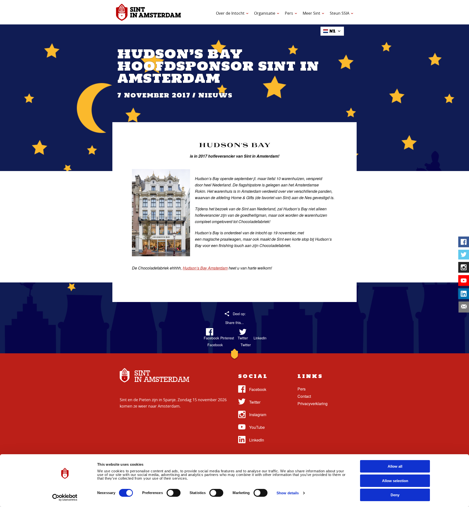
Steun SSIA (339, 13)
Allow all (395, 466)
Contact (304, 396)
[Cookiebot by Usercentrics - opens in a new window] (64, 497)
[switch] (174, 493)
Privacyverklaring (313, 403)
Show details (288, 493)
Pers (289, 13)
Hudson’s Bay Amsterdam (205, 268)
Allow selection (395, 481)
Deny (395, 495)
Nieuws (215, 95)
